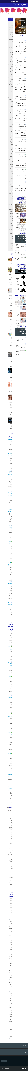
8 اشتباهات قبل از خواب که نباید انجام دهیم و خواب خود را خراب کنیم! (10, 302)
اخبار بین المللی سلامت (11, 893)
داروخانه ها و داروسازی (10, 434)
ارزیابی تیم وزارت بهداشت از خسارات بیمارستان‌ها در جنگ (17, 341)
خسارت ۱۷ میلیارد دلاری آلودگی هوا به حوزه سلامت (10, 944)
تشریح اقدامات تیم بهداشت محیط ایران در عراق (10, 797)
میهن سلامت (24, 1068)
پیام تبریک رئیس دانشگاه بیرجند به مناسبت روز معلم (17, 279)
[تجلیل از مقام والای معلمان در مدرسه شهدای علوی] (23, 289)
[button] (19, 35)
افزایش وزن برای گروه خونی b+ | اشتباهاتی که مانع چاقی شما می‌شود (20, 163)
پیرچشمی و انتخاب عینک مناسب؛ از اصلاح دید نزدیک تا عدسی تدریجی (10, 279)
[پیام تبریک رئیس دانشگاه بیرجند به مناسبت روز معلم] (23, 277)
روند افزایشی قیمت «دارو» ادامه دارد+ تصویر (11, 612)
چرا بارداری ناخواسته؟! (17, 307)
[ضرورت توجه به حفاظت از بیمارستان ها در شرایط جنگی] (23, 352)
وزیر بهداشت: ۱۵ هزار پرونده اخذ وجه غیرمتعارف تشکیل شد (21, 329)
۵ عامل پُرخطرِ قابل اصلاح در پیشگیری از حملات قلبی (10, 705)
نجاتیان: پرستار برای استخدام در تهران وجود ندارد (10, 763)
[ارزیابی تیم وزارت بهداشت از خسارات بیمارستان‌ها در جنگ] (23, 339)
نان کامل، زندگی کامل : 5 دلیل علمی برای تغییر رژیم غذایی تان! (20, 145)
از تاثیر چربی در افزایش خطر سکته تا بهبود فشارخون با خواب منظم (10, 910)
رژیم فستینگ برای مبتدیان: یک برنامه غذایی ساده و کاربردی (20, 115)
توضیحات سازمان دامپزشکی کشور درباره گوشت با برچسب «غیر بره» (10, 34)
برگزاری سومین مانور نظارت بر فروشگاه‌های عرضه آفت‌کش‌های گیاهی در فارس (10, 483)
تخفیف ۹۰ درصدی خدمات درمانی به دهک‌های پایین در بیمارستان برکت (10, 744)
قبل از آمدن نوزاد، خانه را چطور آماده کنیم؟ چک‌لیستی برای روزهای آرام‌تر (10, 59)
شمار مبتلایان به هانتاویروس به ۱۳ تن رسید (17, 259)
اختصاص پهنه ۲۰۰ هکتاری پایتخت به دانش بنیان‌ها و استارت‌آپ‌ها (10, 518)
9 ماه (10, 1005)
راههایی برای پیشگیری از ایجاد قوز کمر (10, 377)
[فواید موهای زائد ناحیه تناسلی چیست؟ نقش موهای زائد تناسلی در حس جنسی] (23, 314)
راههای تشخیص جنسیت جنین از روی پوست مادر (17, 322)
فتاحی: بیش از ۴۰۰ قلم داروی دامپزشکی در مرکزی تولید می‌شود (10, 239)
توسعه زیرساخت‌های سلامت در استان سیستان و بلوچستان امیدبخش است (10, 122)
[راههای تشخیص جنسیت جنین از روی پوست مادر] (23, 320)
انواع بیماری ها (11, 255)
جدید (11, 807)
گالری (24, 1045)
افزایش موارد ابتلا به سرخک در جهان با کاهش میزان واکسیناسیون (10, 999)
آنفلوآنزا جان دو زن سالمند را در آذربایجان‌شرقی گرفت (9, 463)
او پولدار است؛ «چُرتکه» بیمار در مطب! (10, 671)
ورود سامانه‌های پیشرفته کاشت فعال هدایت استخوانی (10, 101)
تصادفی (10, 810)
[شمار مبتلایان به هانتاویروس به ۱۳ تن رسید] (23, 258)
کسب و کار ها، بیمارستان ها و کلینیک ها (10, 626)
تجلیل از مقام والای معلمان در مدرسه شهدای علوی (17, 291)
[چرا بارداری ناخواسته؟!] (23, 308)
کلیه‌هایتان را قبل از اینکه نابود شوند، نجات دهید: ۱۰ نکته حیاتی (10, 343)
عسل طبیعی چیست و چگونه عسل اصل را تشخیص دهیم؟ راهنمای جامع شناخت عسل (20, 85)
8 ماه (10, 902)
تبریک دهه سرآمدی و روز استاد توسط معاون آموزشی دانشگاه (17, 286)
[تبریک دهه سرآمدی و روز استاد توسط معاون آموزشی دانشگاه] (23, 283)
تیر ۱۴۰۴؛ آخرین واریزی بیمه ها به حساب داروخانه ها (10, 446)
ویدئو (25, 1052)
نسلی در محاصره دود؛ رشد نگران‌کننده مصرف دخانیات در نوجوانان (10, 928)
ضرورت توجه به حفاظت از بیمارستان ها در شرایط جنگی (17, 354)
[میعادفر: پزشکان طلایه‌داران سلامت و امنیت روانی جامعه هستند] (23, 345)
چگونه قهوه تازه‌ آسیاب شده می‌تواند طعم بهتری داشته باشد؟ (20, 190)
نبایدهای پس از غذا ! (10, 263)
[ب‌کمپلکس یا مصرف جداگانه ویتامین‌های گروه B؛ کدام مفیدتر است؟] (23, 246)
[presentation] (16, 25)
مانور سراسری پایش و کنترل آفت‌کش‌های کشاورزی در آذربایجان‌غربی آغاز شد (9, 593)
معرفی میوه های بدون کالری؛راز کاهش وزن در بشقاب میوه (20, 133)
